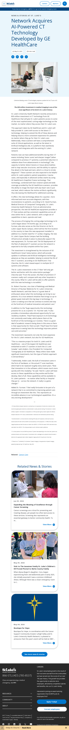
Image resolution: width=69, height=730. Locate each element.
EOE (3, 715)
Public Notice (27, 715)
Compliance (28, 717)
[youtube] (31, 724)
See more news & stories (35, 654)
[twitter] (25, 724)
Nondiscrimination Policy (17, 717)
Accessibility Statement (17, 715)
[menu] (4, 3)
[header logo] (10, 4)
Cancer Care (23, 455)
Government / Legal (7, 719)
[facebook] (3, 724)
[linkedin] (14, 724)
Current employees (52, 709)
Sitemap (16, 719)
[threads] (20, 724)
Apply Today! (52, 702)
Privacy (8, 715)
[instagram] (9, 724)
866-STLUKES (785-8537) (17, 675)
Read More (26, 728)
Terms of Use (5, 717)
